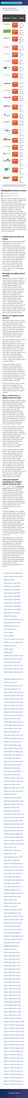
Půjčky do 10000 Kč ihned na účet (14, 1051)
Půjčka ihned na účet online (12, 850)
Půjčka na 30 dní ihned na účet (13, 642)
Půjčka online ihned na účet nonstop (14, 867)
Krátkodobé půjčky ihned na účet (14, 880)
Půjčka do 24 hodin (10, 645)
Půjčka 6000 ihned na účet (12, 972)
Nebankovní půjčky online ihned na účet (14, 778)
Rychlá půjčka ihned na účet (12, 896)
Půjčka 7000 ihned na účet (12, 975)
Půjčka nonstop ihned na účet (13, 909)
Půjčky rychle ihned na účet (12, 745)
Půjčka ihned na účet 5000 (12, 586)
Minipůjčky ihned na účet (11, 807)
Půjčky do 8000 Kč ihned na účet (14, 1045)
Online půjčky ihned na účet (12, 758)
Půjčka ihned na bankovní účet (13, 916)
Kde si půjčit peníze (10, 629)
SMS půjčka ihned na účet (12, 883)
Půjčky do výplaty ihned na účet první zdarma (14, 840)
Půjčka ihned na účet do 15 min (13, 665)
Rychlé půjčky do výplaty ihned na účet (14, 751)
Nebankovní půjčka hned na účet (14, 844)
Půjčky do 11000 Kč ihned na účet (14, 1054)
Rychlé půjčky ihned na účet (12, 797)
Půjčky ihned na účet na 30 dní (13, 712)
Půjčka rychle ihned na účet (12, 913)
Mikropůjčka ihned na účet (12, 622)
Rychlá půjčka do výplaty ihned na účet (14, 870)
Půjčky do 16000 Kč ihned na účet (14, 1071)
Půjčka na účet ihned (10, 906)
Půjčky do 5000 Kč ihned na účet (14, 1035)
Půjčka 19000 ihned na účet (12, 1015)
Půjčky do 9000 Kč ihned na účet (14, 1048)
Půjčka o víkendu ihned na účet (13, 655)
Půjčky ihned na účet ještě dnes (13, 692)
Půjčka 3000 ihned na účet (12, 962)
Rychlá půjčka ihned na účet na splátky (14, 725)
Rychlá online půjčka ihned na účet (14, 863)
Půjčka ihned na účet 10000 (12, 603)
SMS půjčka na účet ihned (12, 860)
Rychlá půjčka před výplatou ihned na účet (14, 873)
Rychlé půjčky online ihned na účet (14, 672)
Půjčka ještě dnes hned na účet (13, 857)
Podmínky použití (14, 1093)
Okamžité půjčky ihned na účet (13, 685)
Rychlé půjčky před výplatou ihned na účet (14, 755)
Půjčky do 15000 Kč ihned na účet (14, 1068)
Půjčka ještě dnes (9, 580)
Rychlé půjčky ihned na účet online (14, 715)
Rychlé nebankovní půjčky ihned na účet (14, 702)
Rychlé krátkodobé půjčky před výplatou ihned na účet (14, 699)
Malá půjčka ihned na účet (12, 613)
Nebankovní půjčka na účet (12, 890)
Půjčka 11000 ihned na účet (12, 988)
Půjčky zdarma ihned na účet (13, 765)
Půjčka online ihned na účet (12, 926)
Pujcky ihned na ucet (10, 682)
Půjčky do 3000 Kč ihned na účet (14, 1028)
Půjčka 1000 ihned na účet (12, 952)
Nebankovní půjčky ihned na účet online (14, 709)
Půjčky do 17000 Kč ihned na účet (14, 1074)
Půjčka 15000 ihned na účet (12, 1002)
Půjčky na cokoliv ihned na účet (13, 761)
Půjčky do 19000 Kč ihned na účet (14, 1081)
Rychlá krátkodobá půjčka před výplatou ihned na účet (14, 834)
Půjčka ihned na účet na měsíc (13, 659)
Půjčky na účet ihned (10, 794)
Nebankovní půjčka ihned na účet (14, 893)
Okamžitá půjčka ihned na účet (13, 576)
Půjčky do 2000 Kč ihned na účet (14, 1025)
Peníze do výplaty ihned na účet (14, 639)
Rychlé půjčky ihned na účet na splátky (14, 722)
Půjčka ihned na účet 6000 (12, 589)
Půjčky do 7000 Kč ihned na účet (14, 1041)
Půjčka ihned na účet (10, 949)
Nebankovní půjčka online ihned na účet (14, 781)
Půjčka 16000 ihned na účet (12, 1005)
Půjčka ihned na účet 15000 (12, 606)
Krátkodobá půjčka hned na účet (14, 824)
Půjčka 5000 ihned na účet (12, 969)
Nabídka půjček (8, 649)
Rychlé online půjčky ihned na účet (14, 738)
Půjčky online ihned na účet (12, 774)
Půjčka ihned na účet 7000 (12, 593)
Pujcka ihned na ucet (10, 900)
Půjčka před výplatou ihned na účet (14, 939)
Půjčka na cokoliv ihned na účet (13, 919)
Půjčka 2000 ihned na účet (12, 956)
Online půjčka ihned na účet (12, 877)
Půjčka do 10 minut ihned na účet (14, 817)
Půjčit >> (15, 25)
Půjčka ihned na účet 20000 (12, 609)
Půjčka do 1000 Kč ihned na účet (14, 1021)
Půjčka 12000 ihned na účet (12, 992)
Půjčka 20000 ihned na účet (12, 1018)
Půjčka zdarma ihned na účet (13, 923)
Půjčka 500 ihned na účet (11, 959)
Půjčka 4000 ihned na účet (12, 965)
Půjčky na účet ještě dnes (11, 732)
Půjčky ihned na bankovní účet (13, 748)
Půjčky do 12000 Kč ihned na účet (14, 1058)
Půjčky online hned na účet (12, 784)
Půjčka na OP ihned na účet (12, 903)
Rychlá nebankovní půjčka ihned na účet (14, 837)
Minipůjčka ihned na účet (11, 626)
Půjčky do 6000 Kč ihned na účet (14, 1038)
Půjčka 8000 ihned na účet (12, 979)
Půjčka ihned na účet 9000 (12, 599)
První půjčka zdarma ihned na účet (14, 886)
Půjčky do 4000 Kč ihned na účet (14, 1031)
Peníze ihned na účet (10, 616)
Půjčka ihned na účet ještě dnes (13, 827)
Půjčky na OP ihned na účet (12, 718)
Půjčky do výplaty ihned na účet (14, 801)
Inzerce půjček (8, 632)
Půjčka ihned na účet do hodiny (13, 669)
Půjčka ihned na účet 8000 (12, 596)
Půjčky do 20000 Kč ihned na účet (14, 1084)
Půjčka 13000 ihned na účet (12, 995)
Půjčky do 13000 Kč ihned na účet (14, 1061)
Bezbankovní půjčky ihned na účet (14, 695)
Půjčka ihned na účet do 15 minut (14, 814)
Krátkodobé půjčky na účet (12, 689)
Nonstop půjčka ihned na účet (13, 573)
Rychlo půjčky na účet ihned (12, 728)
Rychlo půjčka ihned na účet (12, 933)
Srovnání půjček (9, 636)
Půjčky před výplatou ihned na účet (14, 804)
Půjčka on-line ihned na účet (12, 929)
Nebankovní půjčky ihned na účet (14, 791)
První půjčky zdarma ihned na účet (14, 771)
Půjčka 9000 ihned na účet (12, 982)
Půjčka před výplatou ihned (12, 662)
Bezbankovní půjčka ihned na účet (14, 830)
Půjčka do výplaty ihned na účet (14, 619)
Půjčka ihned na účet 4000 (12, 583)
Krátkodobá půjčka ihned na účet (14, 679)
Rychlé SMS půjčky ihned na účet (14, 735)
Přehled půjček (8, 652)
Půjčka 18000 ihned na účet (12, 1012)
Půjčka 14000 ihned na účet (12, 998)
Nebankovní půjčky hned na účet (14, 788)
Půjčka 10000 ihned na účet (12, 985)
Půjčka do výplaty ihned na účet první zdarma (14, 705)
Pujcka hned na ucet (10, 847)
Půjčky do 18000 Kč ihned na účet (14, 1077)
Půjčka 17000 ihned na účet (12, 1008)
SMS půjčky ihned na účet (12, 768)
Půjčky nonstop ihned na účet (13, 741)
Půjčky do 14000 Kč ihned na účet (14, 1064)
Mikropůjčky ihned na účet (12, 811)
